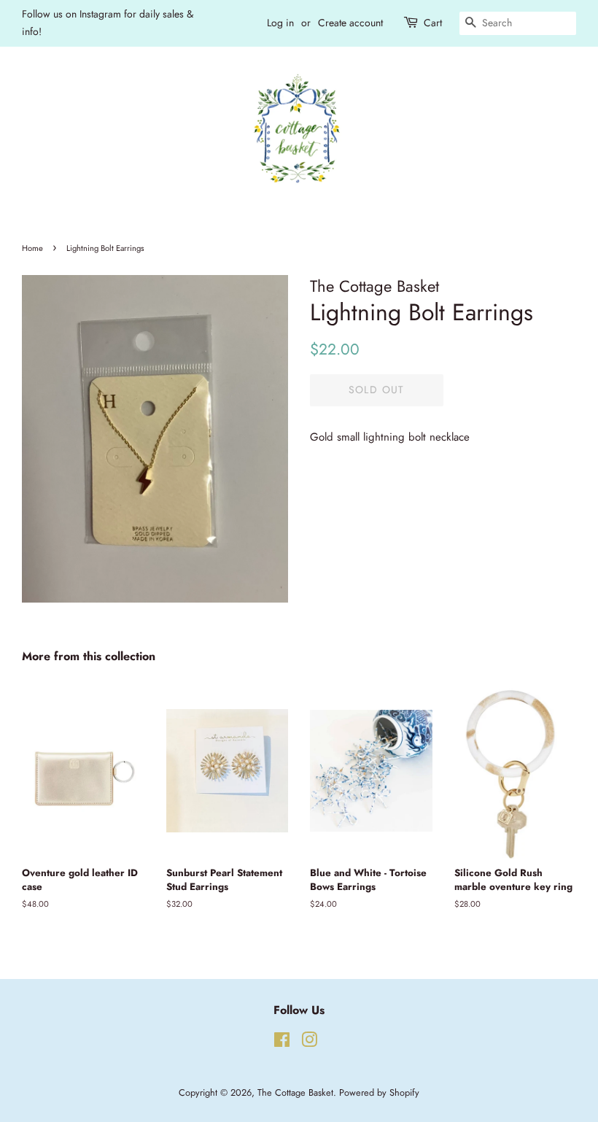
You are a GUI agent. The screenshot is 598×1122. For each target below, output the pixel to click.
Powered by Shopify (379, 1092)
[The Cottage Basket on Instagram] (309, 1043)
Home (32, 248)
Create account (350, 22)
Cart (433, 22)
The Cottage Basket (295, 1092)
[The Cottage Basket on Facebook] (281, 1043)
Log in (280, 22)
